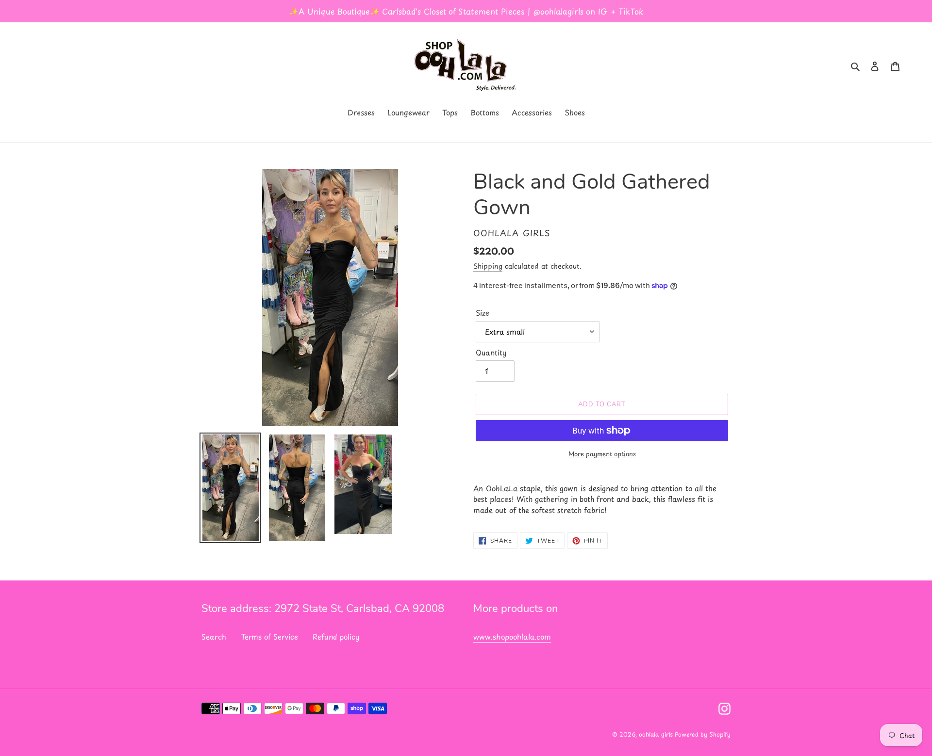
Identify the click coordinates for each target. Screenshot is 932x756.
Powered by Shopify (703, 734)
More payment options (602, 453)
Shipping (487, 266)
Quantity (491, 352)
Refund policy (336, 636)
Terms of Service (269, 636)
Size (482, 312)
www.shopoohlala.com (512, 636)
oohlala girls (657, 734)
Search (213, 636)
